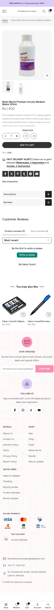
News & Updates (11, 475)
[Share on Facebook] (5, 174)
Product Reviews (11, 492)
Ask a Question (10, 181)
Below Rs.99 (34, 450)
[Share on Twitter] (12, 174)
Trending (7, 481)
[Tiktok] (31, 410)
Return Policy (10, 461)
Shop (31, 438)
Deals (31, 444)
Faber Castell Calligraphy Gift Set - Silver (14, 321)
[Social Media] (15, 410)
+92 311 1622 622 (16, 565)
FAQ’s (6, 450)
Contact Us (8, 438)
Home (5, 20)
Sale (30, 433)
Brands (32, 455)
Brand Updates (10, 498)
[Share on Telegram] (30, 174)
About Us (8, 433)
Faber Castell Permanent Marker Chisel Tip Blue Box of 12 (40, 321)
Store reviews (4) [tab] (39, 231)
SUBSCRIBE (44, 369)
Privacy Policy (10, 455)
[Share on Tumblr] (24, 174)
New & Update (36, 461)
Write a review (27, 255)
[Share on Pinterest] (18, 174)
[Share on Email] (37, 174)
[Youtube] (39, 410)
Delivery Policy (10, 444)
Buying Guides (10, 486)
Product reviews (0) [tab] (15, 231)
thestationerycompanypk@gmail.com (26, 558)
